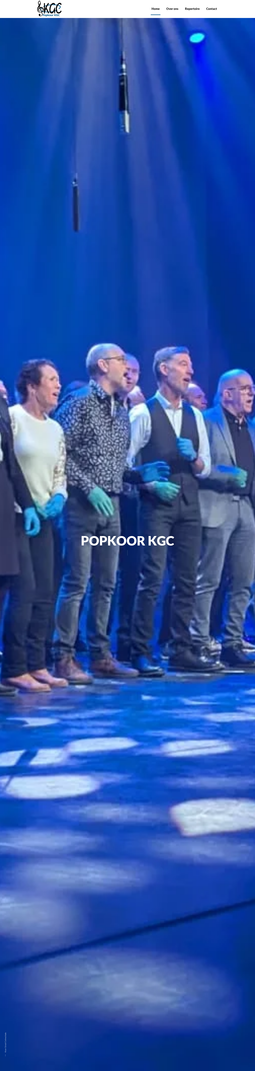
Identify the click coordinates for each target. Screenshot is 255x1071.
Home (156, 9)
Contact (211, 9)
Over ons (172, 9)
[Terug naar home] (50, 9)
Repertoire (192, 9)
